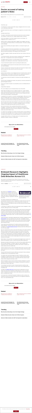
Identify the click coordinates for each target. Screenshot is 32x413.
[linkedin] (14, 186)
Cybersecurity (3, 169)
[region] (16, 410)
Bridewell (6, 183)
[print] (30, 186)
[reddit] (17, 186)
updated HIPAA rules (10, 269)
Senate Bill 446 (3, 218)
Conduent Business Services (12, 226)
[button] (1, 2)
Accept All (16, 411)
